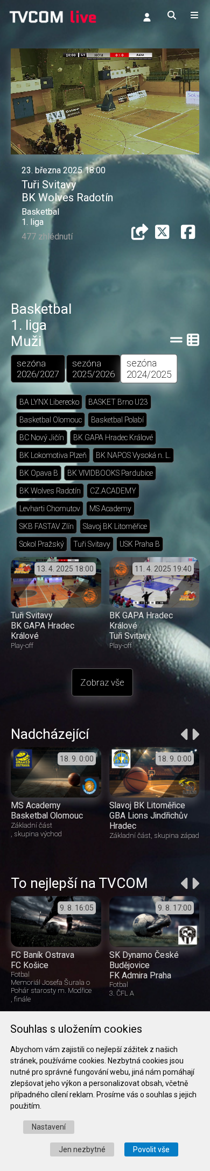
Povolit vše (151, 1149)
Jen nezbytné (82, 1149)
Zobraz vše (102, 682)
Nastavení (49, 1127)
